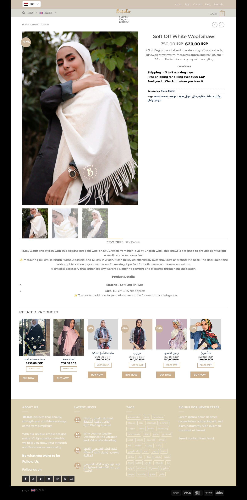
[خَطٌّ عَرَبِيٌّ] (205, 334)
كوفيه (172, 96)
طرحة (167, 457)
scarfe (140, 440)
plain (156, 434)
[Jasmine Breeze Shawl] (34, 337)
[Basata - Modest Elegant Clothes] (123, 11)
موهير (158, 100)
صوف (181, 96)
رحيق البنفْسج (171, 353)
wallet (138, 445)
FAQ (207, 4)
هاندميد (141, 474)
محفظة (141, 468)
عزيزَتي (137, 353)
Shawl (36, 24)
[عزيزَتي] (137, 334)
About (178, 4)
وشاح (150, 100)
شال (194, 96)
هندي (152, 474)
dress (142, 428)
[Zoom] (27, 201)
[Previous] (29, 118)
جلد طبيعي (133, 451)
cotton (131, 428)
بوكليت (217, 96)
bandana (158, 417)
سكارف (201, 96)
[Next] (130, 118)
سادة (209, 96)
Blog (187, 4)
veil (129, 445)
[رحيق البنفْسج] (171, 334)
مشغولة (153, 468)
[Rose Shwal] (68, 337)
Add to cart (34, 369)
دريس (155, 451)
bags (146, 417)
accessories (134, 417)
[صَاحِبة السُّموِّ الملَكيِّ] (103, 334)
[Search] (23, 12)
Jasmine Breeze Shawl (34, 359)
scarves (151, 440)
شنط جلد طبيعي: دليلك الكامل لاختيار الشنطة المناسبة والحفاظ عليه (98, 422)
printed (166, 434)
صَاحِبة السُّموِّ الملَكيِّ (103, 353)
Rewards (218, 4)
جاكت (158, 445)
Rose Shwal (68, 359)
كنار (168, 462)
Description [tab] (115, 242)
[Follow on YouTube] (226, 6)
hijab (146, 434)
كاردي (148, 462)
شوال (188, 96)
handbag (163, 428)
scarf (157, 96)
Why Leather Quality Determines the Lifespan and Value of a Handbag (100, 437)
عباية (130, 462)
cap (141, 423)
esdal (151, 428)
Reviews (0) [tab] (132, 242)
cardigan (151, 423)
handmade (134, 434)
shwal (164, 96)
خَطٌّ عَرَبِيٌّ (206, 353)
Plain (46, 24)
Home (25, 24)
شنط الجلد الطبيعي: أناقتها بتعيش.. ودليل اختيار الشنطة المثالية (101, 452)
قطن (138, 462)
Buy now (29, 378)
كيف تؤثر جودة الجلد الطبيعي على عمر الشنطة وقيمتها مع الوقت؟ (102, 468)
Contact (197, 4)
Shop (31, 13)
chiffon (164, 423)
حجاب (145, 451)
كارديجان (159, 462)
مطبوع (165, 468)
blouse (131, 423)
